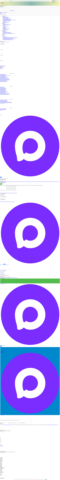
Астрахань (4, 181)
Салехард (50, 181)
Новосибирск (42, 181)
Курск (27, 181)
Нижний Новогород (36, 181)
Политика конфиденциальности (3, 277)
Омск (44, 181)
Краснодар (25, 181)
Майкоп (31, 181)
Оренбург (47, 181)
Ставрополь (58, 181)
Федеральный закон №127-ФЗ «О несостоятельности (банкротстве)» (7, 201)
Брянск (8, 181)
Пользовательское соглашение (10, 277)
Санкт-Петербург (55, 181)
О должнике (3, 23)
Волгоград (13, 181)
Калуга (22, 181)
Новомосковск (39, 181)
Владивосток (10, 181)
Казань (20, 181)
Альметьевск (1, 181)
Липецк (29, 181)
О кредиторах (3, 30)
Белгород (6, 181)
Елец (17, 181)
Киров (23, 181)
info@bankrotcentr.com (2, 274)
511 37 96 (2, 6)
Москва (33, 181)
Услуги (2, 36)
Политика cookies (15, 277)
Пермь (48, 181)
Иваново (19, 181)
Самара (52, 181)
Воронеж (15, 181)
